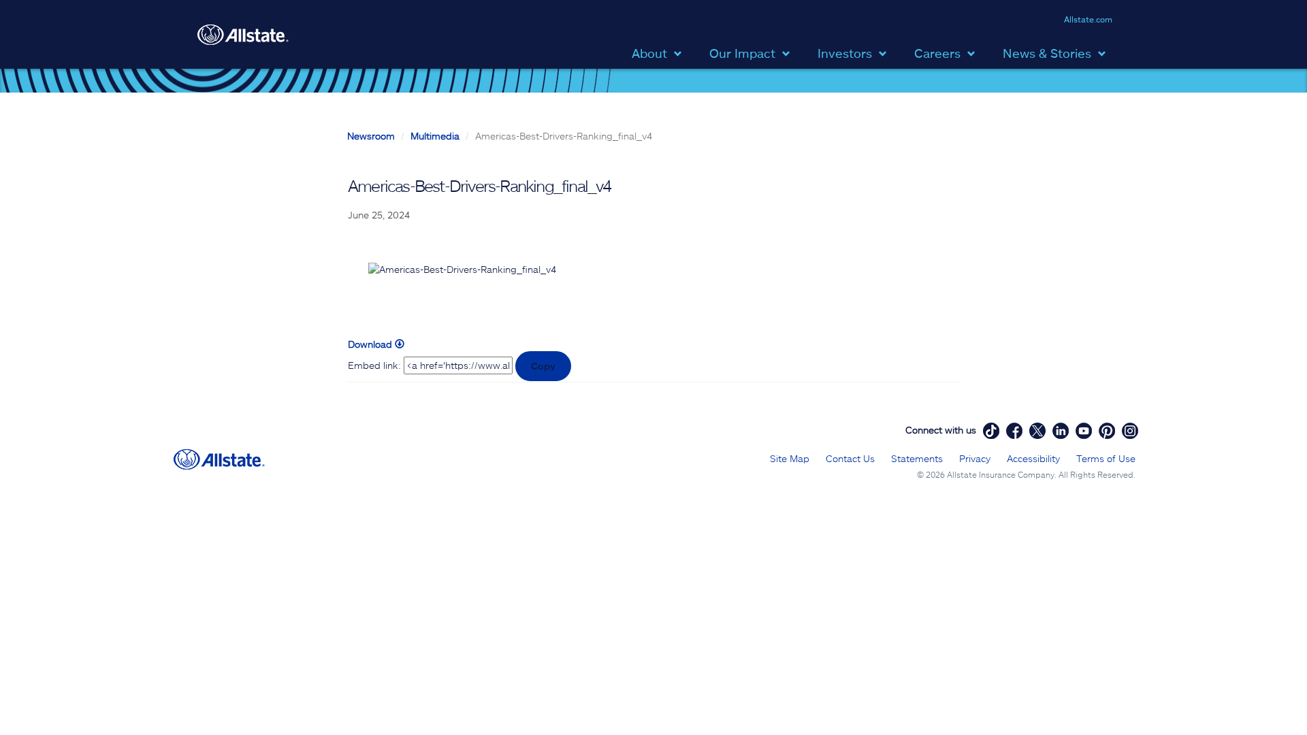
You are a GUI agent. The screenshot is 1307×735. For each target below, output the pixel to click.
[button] (660, 52)
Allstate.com (1088, 19)
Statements (917, 458)
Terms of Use (1105, 458)
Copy (543, 366)
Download (371, 344)
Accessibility (1033, 458)
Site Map (789, 458)
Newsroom (371, 136)
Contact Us (850, 458)
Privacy (974, 458)
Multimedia (434, 136)
